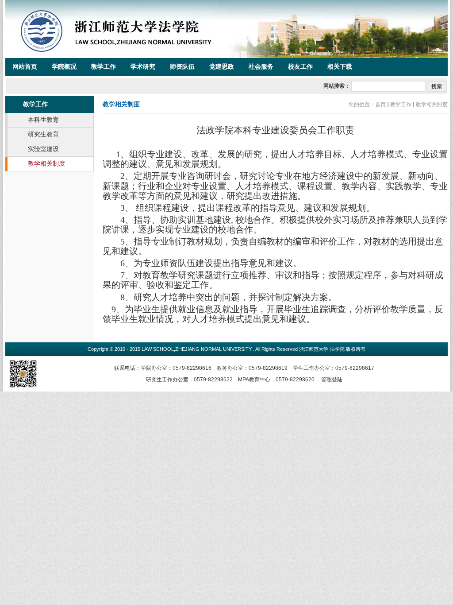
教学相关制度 (432, 104)
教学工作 (400, 104)
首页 (380, 104)
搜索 (436, 86)
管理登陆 (331, 379)
